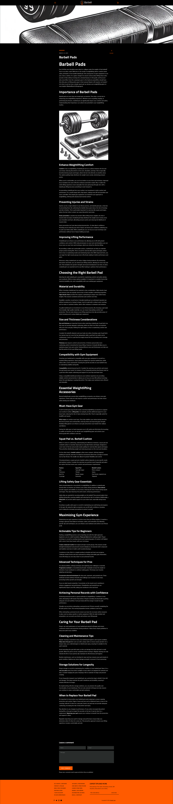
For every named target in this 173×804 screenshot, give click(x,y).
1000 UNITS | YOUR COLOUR (79, 786)
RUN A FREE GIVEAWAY (60, 788)
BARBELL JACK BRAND (77, 790)
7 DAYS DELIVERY (58, 792)
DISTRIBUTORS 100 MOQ (78, 792)
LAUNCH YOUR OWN (77, 788)
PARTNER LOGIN (58, 790)
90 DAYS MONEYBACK (59, 795)
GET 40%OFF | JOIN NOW (60, 783)
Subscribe (114, 792)
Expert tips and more (98, 784)
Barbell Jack (112, 800)
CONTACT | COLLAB (59, 786)
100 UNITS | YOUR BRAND (78, 783)
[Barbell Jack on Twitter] (56, 800)
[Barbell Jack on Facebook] (54, 800)
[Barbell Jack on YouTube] (61, 800)
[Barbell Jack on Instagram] (59, 800)
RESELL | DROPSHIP (77, 795)
